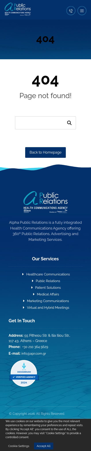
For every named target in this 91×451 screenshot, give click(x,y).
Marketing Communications (48, 301)
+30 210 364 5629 (35, 347)
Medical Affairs (48, 294)
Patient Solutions (48, 288)
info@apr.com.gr (33, 354)
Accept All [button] (44, 446)
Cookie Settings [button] (18, 446)
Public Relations (48, 281)
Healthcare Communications (48, 274)
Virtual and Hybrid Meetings (48, 308)
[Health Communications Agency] (18, 9)
